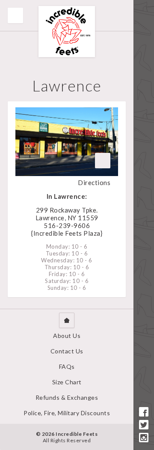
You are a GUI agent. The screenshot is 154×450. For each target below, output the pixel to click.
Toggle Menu (15, 15)
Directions (94, 182)
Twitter (143, 424)
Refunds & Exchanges (67, 397)
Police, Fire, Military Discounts (67, 413)
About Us (66, 335)
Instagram (143, 437)
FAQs (67, 366)
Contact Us (66, 351)
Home (66, 320)
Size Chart (67, 382)
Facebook (143, 412)
